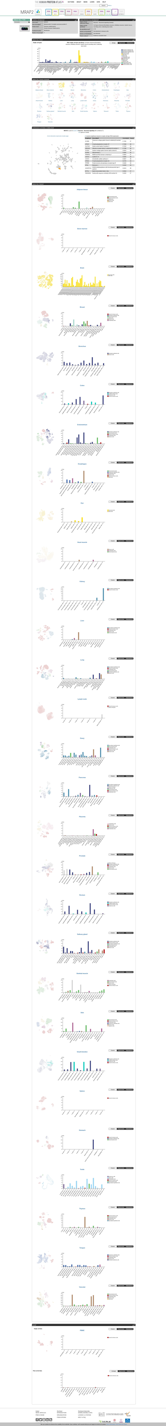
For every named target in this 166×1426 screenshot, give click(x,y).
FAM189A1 (88, 173)
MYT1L (87, 171)
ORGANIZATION (61, 1415)
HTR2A (87, 161)
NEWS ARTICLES (41, 1412)
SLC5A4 (87, 146)
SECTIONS (71, 2)
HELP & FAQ (82, 1417)
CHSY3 (87, 159)
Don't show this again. (121, 1424)
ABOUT (79, 2)
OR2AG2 (87, 148)
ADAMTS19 (88, 168)
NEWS (86, 2)
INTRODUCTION (61, 1412)
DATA (98, 2)
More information (110, 1424)
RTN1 (86, 165)
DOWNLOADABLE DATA (85, 1412)
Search (103, 5)
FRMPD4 (87, 154)
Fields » (110, 5)
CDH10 (87, 156)
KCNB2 (87, 141)
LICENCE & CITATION (84, 1415)
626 (79, 132)
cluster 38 (75, 130)
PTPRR (87, 163)
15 (85, 136)
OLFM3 (87, 152)
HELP (104, 2)
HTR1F (87, 144)
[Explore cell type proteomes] (24, 29)
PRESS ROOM (40, 1415)
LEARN (92, 2)
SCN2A (87, 150)
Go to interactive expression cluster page (57, 136)
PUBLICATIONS (61, 1417)
